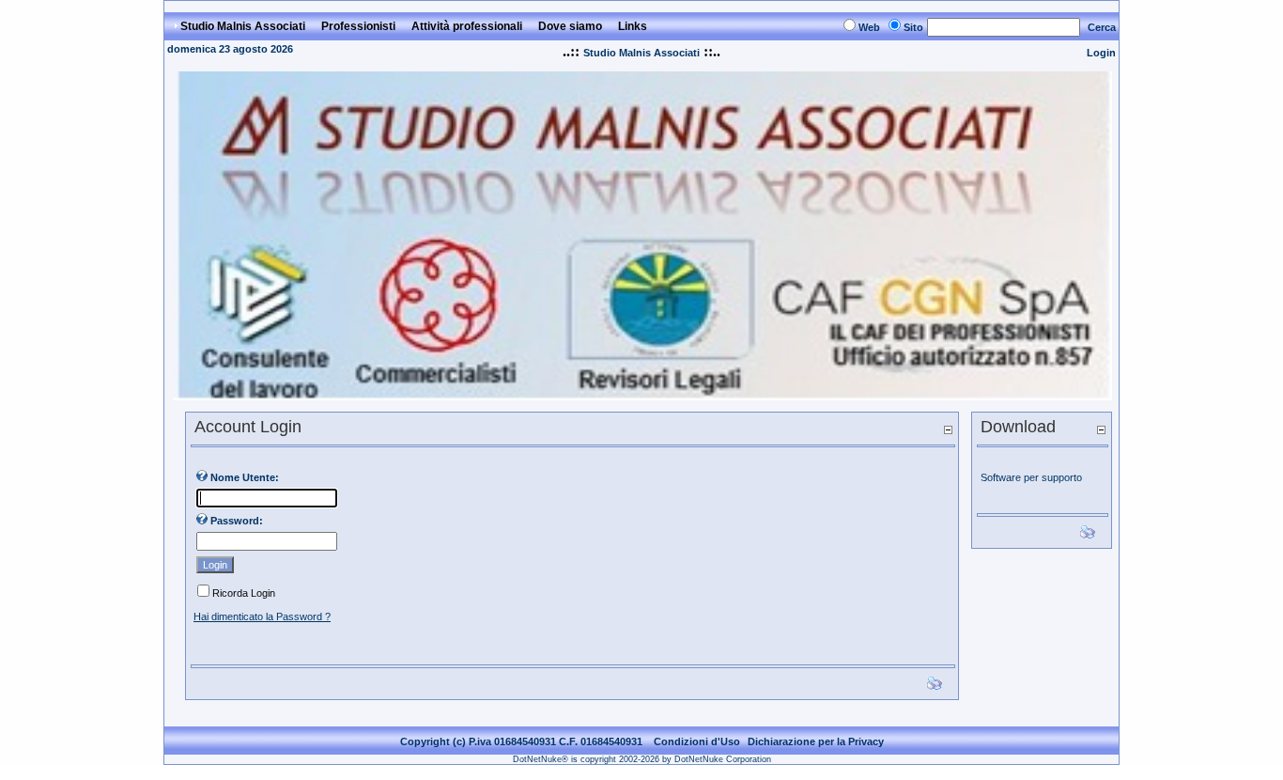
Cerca (1102, 27)
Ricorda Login (243, 593)
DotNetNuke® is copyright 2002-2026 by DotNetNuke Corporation (642, 759)
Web (869, 27)
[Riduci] (947, 429)
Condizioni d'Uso (697, 741)
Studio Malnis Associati (641, 52)
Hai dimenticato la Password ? (262, 616)
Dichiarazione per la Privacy (816, 741)
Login (1101, 52)
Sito (913, 27)
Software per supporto (1031, 477)
